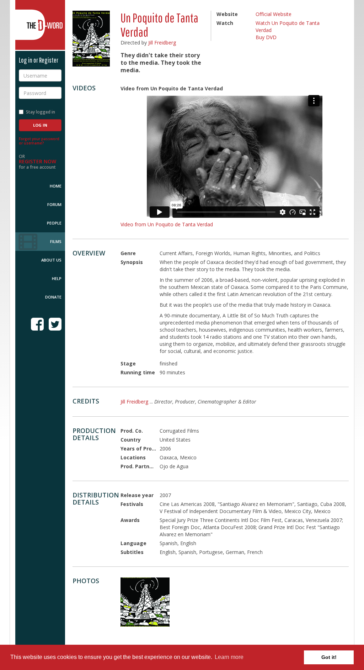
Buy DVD (266, 37)
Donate (53, 297)
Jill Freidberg (162, 42)
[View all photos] (91, 39)
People (54, 223)
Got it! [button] (329, 657)
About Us (51, 260)
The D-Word (40, 25)
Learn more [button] (229, 657)
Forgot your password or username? (39, 141)
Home (55, 186)
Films (55, 241)
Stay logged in (40, 112)
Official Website (273, 14)
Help (56, 278)
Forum (54, 204)
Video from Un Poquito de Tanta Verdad (167, 224)
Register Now (37, 161)
